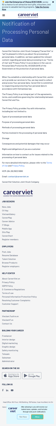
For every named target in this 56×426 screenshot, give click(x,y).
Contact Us (7, 323)
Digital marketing (10, 343)
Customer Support (10, 304)
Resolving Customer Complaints (16, 300)
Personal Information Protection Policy (19, 296)
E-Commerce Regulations (13, 289)
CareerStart (7, 236)
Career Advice (8, 221)
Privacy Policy (18, 165)
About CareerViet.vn (11, 278)
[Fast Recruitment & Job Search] (28, 15)
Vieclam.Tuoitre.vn (10, 316)
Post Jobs (6, 252)
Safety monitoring (10, 350)
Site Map (6, 232)
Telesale (6, 354)
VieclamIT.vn (7, 320)
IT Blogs (5, 225)
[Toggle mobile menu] (3, 15)
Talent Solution (9, 259)
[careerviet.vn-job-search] (11, 375)
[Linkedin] (7, 390)
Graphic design (8, 346)
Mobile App (7, 228)
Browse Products (9, 262)
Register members (10, 239)
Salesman (6, 357)
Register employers (10, 266)
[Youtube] (12, 390)
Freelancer (7, 336)
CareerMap (7, 217)
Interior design (8, 339)
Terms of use (7, 293)
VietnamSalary (8, 214)
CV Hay (5, 210)
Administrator (8, 361)
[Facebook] (2, 390)
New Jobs (6, 207)
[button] (53, 2)
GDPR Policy (7, 286)
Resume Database (10, 255)
